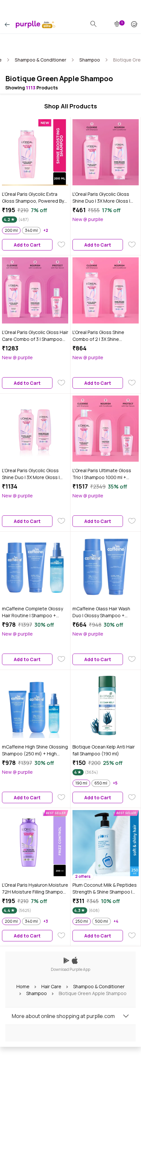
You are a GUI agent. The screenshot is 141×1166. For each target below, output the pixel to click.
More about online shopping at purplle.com (63, 1016)
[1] (117, 24)
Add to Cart (27, 245)
